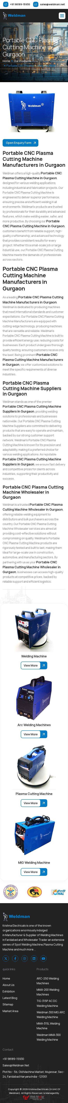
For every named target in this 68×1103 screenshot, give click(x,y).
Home (6, 978)
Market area (10, 1011)
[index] (14, 16)
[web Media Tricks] (34, 1097)
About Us (8, 985)
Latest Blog (10, 998)
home (6, 61)
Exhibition (9, 991)
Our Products (22, 61)
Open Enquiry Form (18, 143)
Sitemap (8, 1004)
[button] (62, 15)
